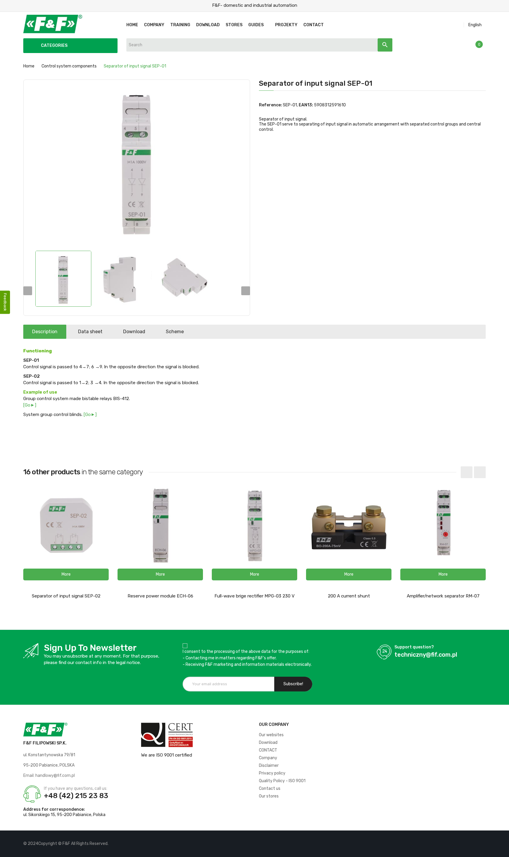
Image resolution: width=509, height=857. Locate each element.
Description (44, 331)
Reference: (270, 105)
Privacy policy (272, 773)
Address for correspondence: (54, 809)
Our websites (271, 734)
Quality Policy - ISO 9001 (282, 780)
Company (268, 757)
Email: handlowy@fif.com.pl (49, 775)
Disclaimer (269, 765)
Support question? (414, 647)
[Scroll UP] (501, 849)
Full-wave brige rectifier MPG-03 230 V (254, 596)
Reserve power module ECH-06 (160, 596)
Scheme (175, 331)
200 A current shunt (349, 596)
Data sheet (90, 331)
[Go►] (29, 405)
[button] (66, 574)
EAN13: (306, 105)
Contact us (269, 788)
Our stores (269, 796)
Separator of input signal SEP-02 (66, 596)
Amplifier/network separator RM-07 (443, 596)
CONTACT (268, 750)
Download (134, 331)
